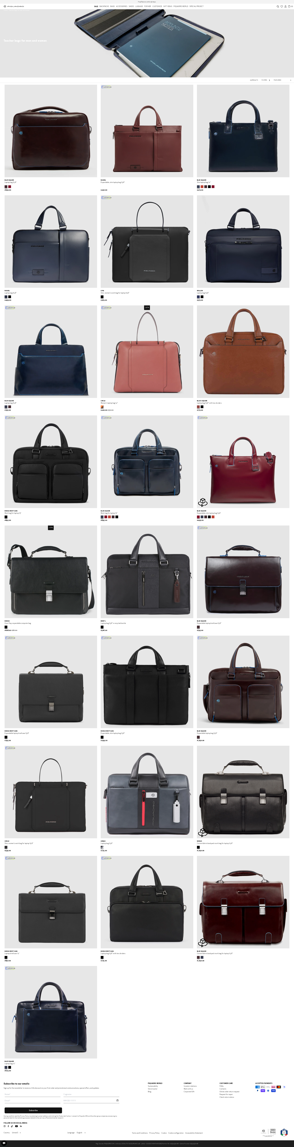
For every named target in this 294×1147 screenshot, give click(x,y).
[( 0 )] (289, 6)
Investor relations (190, 1086)
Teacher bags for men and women (19, 10)
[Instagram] (5, 1126)
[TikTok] (12, 1126)
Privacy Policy (24, 1116)
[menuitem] (96, 6)
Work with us (188, 1089)
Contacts (223, 1089)
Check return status (227, 1097)
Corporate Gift (189, 1092)
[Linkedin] (21, 1126)
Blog (149, 1092)
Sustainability (153, 1086)
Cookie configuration (176, 1133)
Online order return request (229, 1092)
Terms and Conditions (140, 1133)
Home (5, 10)
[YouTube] (16, 1126)
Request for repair (226, 1094)
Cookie (164, 1133)
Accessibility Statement (194, 1133)
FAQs (222, 1086)
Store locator (152, 1089)
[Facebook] (8, 1126)
